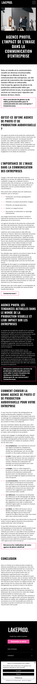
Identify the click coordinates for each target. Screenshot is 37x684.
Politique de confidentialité (13, 680)
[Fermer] (35, 663)
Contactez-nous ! (9, 293)
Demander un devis (18, 641)
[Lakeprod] (7, 4)
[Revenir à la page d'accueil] (18, 630)
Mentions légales (26, 680)
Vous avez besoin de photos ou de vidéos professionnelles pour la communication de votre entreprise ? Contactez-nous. (18, 103)
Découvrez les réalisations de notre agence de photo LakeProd (17, 546)
